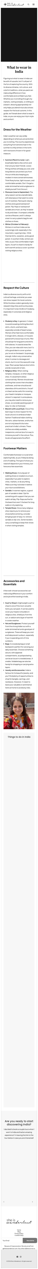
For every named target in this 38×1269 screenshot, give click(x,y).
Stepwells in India (19, 814)
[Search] (27, 4)
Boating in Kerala (19, 1001)
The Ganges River (19, 1047)
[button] (33, 4)
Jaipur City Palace (19, 859)
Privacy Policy (19, 1233)
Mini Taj (19, 768)
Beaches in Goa (19, 955)
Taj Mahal (19, 1092)
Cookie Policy (19, 1235)
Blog (19, 1232)
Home (19, 1230)
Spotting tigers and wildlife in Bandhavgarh (19, 908)
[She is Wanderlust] (14, 4)
